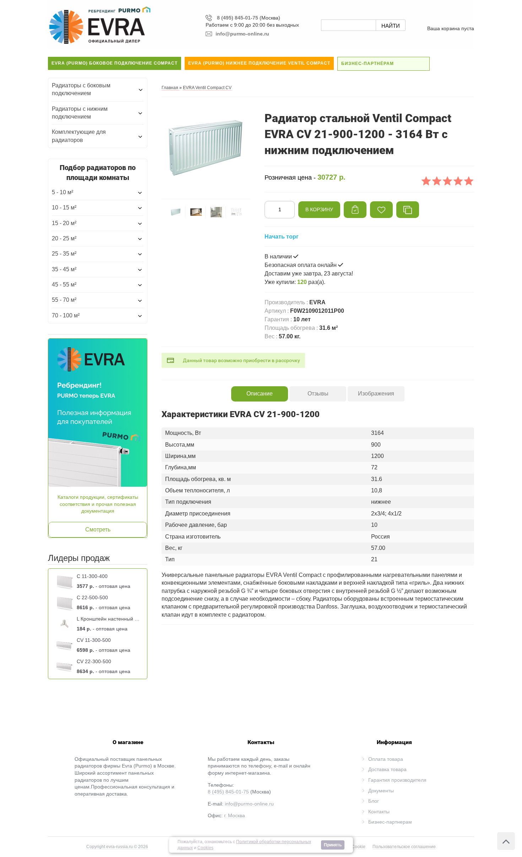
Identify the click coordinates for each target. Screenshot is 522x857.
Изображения (376, 394)
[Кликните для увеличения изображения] (206, 147)
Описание (259, 394)
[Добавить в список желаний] (381, 209)
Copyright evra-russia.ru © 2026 (117, 846)
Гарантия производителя (397, 780)
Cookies (205, 847)
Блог (373, 801)
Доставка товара (387, 769)
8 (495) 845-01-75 (237, 18)
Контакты (379, 811)
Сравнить (407, 209)
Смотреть (97, 529)
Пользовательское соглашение (404, 846)
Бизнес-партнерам (390, 822)
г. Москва (234, 815)
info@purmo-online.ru (249, 804)
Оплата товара (385, 759)
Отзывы (318, 394)
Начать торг (282, 237)
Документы (381, 790)
